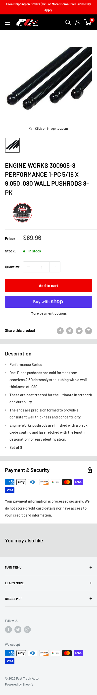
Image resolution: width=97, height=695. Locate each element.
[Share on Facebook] (60, 330)
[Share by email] (88, 330)
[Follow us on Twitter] (17, 629)
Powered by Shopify (19, 684)
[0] (88, 22)
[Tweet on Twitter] (79, 330)
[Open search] (68, 22)
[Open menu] (7, 23)
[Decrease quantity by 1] (28, 267)
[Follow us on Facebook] (8, 629)
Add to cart (48, 285)
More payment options (49, 313)
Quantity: (12, 267)
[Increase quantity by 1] (55, 267)
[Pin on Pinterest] (69, 330)
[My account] (77, 22)
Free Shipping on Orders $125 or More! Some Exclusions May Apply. (48, 7)
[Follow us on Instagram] (27, 629)
